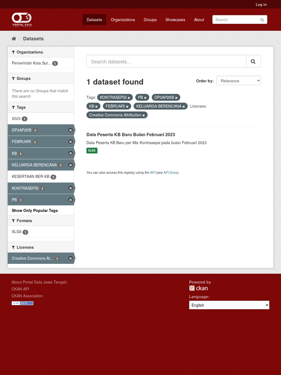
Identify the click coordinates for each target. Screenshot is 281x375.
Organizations (123, 19)
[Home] (14, 38)
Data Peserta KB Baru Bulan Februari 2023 (130, 134)
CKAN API (20, 289)
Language (198, 296)
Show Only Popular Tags (35, 210)
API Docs (170, 172)
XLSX (91, 151)
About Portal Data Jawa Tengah (39, 282)
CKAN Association (27, 295)
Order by (204, 80)
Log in (261, 4)
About (199, 19)
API (152, 172)
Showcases (175, 19)
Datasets (94, 19)
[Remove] (129, 97)
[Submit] (262, 19)
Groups (150, 19)
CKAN (198, 288)
